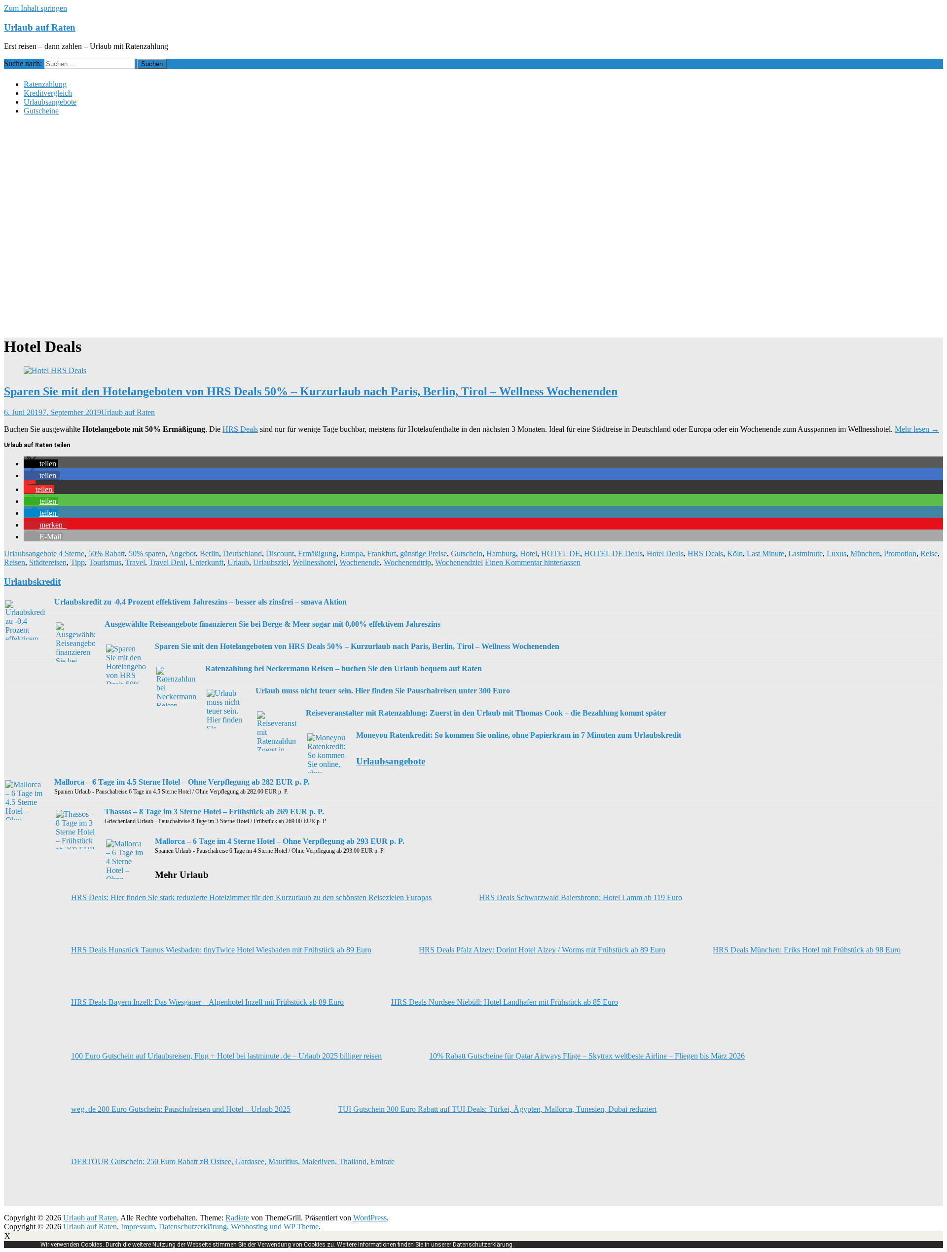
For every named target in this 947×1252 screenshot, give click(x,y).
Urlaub (238, 562)
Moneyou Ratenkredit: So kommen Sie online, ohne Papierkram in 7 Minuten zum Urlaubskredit (518, 735)
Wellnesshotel (313, 562)
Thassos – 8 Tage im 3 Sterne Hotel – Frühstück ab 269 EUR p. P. (214, 811)
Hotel (528, 553)
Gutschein (466, 553)
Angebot (182, 553)
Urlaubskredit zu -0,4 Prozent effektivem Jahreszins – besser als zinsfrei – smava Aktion (200, 602)
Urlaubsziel (271, 562)
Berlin (209, 553)
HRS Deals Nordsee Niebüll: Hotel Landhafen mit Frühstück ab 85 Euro (504, 1002)
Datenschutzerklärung (193, 1226)
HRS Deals (240, 429)
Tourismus (105, 562)
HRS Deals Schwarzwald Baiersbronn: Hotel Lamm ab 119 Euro (580, 897)
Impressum (138, 1226)
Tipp (78, 562)
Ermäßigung (317, 553)
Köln (735, 553)
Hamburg (501, 553)
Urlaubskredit (32, 581)
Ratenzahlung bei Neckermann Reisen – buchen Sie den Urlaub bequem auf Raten (343, 668)
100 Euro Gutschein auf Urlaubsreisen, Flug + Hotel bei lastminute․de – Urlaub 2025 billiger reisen (226, 1056)
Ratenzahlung (45, 84)
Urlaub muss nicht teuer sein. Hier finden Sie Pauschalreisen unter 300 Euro (382, 690)
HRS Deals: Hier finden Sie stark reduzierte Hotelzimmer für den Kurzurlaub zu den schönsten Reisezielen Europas (251, 897)
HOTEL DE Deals (613, 553)
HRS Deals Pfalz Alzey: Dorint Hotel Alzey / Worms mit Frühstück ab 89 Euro (542, 950)
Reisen (14, 562)
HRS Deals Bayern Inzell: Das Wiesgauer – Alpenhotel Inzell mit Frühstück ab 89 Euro (207, 1002)
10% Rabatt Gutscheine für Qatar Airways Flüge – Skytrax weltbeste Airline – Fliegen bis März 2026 (587, 1056)
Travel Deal (167, 562)
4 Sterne (71, 553)
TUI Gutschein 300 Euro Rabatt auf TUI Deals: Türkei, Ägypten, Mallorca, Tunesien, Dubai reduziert (497, 1109)
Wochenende (359, 562)
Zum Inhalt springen (35, 8)
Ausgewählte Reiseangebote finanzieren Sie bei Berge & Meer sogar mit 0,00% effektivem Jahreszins (272, 624)
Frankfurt (381, 553)
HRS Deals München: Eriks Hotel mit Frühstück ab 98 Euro (807, 950)
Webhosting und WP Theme (275, 1226)
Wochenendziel (459, 562)
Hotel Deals (665, 553)
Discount (280, 553)
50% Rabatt (106, 553)
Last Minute (765, 553)
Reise (929, 553)
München (865, 553)
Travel (135, 562)
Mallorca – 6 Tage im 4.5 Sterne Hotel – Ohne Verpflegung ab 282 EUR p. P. (182, 782)
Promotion (900, 553)
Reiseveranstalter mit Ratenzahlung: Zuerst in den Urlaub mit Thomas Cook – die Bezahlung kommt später (486, 713)
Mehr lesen (917, 429)
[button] (41, 463)
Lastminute (805, 553)
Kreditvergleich (48, 93)
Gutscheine (41, 111)
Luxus (836, 553)
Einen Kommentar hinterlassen (533, 562)
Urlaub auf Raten (39, 27)
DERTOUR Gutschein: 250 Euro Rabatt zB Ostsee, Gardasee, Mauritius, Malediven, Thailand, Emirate (233, 1161)
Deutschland (242, 553)
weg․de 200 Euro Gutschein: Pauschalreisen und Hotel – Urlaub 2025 (181, 1109)
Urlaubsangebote (50, 102)
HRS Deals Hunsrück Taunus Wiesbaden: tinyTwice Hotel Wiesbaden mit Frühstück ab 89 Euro (221, 950)
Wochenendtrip (407, 562)
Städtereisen (48, 562)
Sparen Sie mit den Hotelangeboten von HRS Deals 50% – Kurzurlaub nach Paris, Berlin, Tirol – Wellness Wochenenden (311, 391)
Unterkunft (206, 562)
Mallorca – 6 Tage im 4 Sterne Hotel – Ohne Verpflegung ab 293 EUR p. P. (279, 841)
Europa (351, 553)
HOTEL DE (560, 553)
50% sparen (147, 553)
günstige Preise (423, 553)
